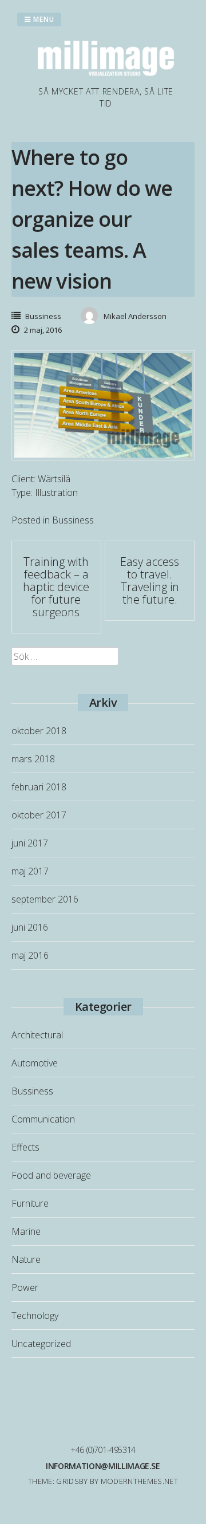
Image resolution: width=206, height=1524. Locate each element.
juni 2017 (29, 843)
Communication (43, 1119)
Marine (26, 1231)
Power (24, 1287)
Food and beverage (51, 1175)
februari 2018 (38, 787)
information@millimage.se (103, 1465)
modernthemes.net (139, 1481)
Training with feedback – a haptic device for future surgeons (56, 587)
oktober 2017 (38, 815)
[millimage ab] (105, 78)
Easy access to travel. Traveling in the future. (149, 580)
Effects (25, 1147)
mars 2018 (33, 759)
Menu (42, 19)
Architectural (37, 1035)
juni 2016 (29, 927)
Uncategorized (41, 1343)
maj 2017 (30, 871)
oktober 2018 (38, 730)
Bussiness (43, 316)
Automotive (34, 1063)
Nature (26, 1259)
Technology (34, 1315)
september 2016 (44, 899)
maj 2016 (30, 955)
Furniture (30, 1203)
